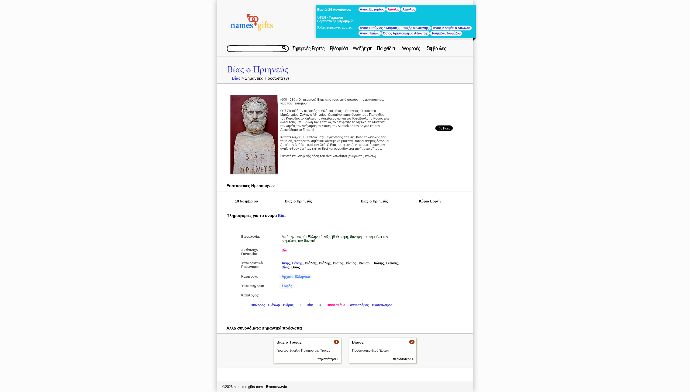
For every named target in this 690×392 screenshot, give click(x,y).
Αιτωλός (408, 9)
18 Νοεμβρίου (246, 201)
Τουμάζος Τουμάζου (446, 33)
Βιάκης (378, 263)
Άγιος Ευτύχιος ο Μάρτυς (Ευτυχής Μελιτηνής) (395, 28)
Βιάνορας (258, 305)
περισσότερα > (328, 359)
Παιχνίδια (386, 48)
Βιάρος (288, 305)
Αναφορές (410, 48)
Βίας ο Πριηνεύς (257, 69)
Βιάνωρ (274, 305)
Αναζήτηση (362, 48)
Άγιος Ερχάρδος (372, 9)
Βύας (295, 267)
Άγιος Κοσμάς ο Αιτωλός (451, 28)
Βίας (236, 78)
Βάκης (297, 263)
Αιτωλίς (393, 9)
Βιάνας (392, 263)
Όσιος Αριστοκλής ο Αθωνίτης (405, 33)
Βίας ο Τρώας (289, 342)
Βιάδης (325, 263)
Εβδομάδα (339, 48)
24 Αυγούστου (339, 10)
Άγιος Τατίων (370, 33)
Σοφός (287, 286)
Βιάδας (311, 263)
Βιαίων (364, 263)
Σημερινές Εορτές (308, 48)
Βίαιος (351, 263)
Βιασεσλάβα (336, 305)
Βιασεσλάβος (359, 305)
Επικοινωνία (276, 387)
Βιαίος (338, 263)
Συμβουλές (436, 48)
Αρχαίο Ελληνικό (296, 277)
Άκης (286, 263)
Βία (284, 250)
